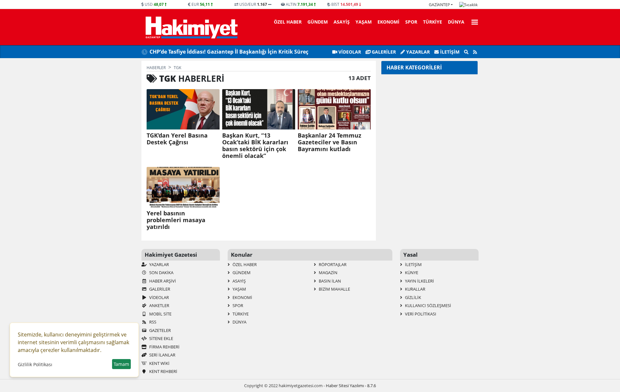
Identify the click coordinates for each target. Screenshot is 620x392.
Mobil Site (159, 314)
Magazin (327, 272)
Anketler (158, 305)
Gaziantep (439, 4)
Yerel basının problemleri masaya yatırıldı (176, 220)
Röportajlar (332, 264)
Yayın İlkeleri (419, 281)
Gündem (317, 22)
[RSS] (475, 52)
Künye (411, 272)
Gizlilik (412, 297)
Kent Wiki (159, 363)
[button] (473, 21)
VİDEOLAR (349, 52)
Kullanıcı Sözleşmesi (427, 305)
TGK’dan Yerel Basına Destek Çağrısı (177, 139)
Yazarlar (417, 52)
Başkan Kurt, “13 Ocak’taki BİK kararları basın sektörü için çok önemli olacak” (255, 145)
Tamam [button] (121, 364)
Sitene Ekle (160, 338)
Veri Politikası (420, 314)
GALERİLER (383, 52)
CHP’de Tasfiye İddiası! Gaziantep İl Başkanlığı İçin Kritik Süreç (229, 51)
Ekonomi (388, 22)
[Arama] (466, 52)
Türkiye (432, 22)
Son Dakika (160, 272)
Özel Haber (288, 22)
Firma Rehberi (164, 347)
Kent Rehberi (162, 371)
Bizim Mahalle (334, 289)
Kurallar (414, 289)
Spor (411, 22)
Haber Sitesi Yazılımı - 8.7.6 (351, 385)
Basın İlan (329, 281)
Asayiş (342, 22)
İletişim (449, 52)
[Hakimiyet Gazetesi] (190, 27)
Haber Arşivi (162, 281)
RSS (152, 322)
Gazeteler (159, 330)
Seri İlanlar (161, 355)
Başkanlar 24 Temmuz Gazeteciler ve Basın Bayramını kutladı (329, 142)
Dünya (456, 22)
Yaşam (364, 22)
